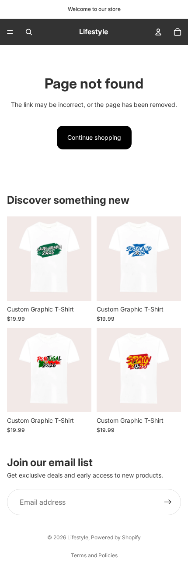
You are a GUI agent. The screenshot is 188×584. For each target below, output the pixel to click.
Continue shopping (94, 137)
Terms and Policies (94, 555)
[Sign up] (168, 502)
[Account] (158, 32)
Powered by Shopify (116, 537)
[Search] (28, 32)
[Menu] (10, 32)
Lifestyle (77, 537)
